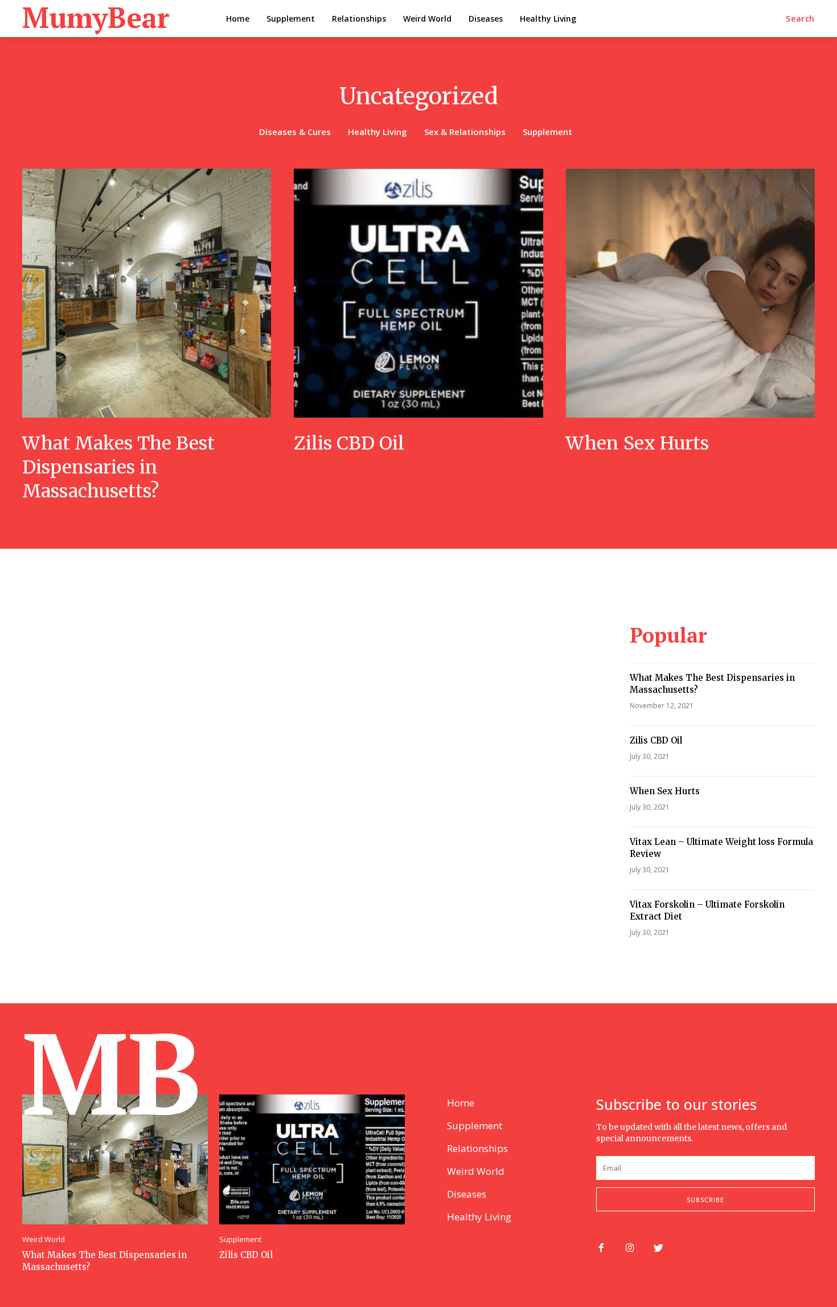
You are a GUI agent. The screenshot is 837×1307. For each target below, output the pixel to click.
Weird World (43, 1239)
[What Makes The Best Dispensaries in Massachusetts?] (146, 293)
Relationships (477, 1148)
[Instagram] (630, 1248)
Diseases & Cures (295, 131)
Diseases (466, 1193)
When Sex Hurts (637, 443)
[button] (800, 19)
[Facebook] (601, 1248)
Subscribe (705, 1199)
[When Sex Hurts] (690, 293)
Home (460, 1102)
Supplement (547, 131)
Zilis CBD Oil (349, 443)
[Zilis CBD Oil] (418, 293)
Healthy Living (377, 131)
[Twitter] (659, 1248)
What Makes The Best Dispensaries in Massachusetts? (118, 467)
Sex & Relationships (465, 131)
